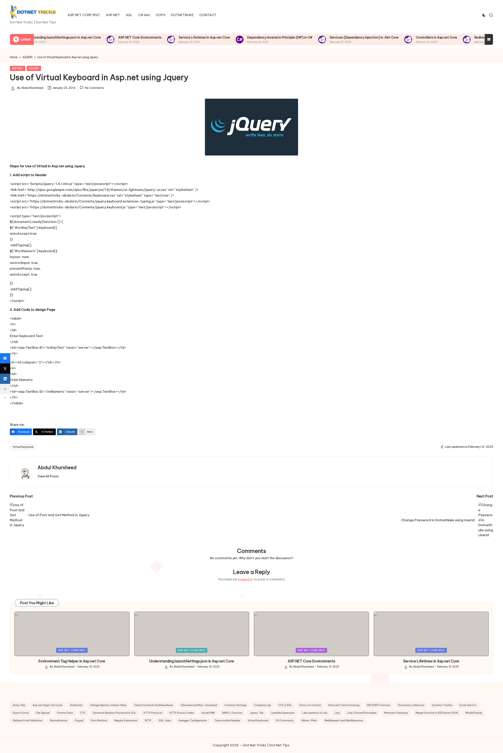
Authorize (76, 705)
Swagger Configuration (192, 720)
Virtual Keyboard (23, 446)
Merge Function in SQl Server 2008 (437, 712)
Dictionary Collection (411, 705)
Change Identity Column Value (108, 705)
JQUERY (34, 68)
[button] (48, 476)
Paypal (79, 720)
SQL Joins (165, 720)
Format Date (65, 712)
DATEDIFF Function (378, 705)
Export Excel (20, 712)
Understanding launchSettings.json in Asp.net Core (43, 37)
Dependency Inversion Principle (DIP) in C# (261, 37)
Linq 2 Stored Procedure (362, 712)
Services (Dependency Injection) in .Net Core (345, 37)
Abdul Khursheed (57, 467)
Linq (337, 712)
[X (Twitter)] (5, 368)
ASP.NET (17, 68)
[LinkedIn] (5, 379)
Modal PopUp (473, 712)
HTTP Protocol (153, 712)
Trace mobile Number (227, 720)
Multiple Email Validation (27, 720)
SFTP (148, 720)
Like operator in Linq (314, 712)
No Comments (94, 88)
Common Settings (235, 705)
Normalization (58, 720)
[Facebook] (5, 358)
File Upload (43, 712)
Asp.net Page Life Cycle (47, 705)
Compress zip (262, 705)
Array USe (19, 705)
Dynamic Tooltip (442, 705)
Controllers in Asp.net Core (417, 37)
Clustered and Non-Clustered (199, 705)
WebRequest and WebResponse (343, 720)
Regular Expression (125, 720)
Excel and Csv (468, 705)
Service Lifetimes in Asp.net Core (185, 37)
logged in (245, 579)
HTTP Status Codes (182, 712)
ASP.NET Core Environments (121, 37)
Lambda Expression (283, 712)
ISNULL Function (232, 712)
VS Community (285, 720)
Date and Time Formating (343, 705)
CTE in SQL (285, 705)
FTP (82, 712)
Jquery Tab (256, 712)
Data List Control (310, 705)
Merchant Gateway (396, 712)
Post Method (99, 720)
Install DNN (208, 712)
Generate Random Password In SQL (114, 712)
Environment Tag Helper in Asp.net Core (72, 661)
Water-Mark (309, 720)
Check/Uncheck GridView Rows (153, 705)
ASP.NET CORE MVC (72, 650)
